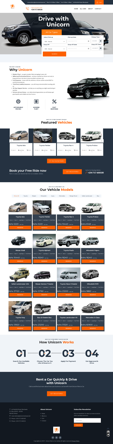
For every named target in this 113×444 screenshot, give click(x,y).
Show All (16, 196)
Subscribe (78, 425)
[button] (54, 41)
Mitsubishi (43, 196)
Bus (98, 196)
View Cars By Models (57, 161)
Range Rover (73, 196)
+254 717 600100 (36, 9)
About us (44, 416)
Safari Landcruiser (87, 196)
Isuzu (52, 196)
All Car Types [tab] (52, 32)
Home (76, 9)
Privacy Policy (75, 441)
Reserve (20, 227)
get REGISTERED (72, 172)
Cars (43, 418)
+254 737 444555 (21, 421)
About (90, 9)
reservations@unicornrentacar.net (36, 2)
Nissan (34, 196)
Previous (11, 141)
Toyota (25, 196)
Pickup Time (96, 37)
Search (54, 54)
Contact (98, 9)
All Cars (83, 9)
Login (100, 2)
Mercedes (62, 196)
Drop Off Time (97, 44)
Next (102, 141)
